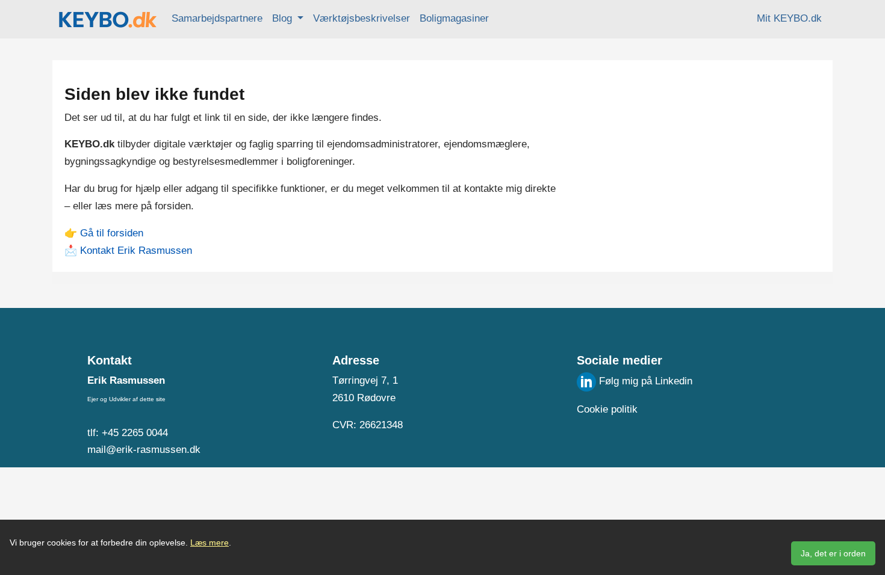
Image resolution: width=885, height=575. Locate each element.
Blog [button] (283, 18)
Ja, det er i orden (833, 553)
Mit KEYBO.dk (789, 18)
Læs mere (209, 542)
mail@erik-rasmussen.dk (143, 449)
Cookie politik (607, 409)
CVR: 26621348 (367, 425)
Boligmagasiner (454, 18)
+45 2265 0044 (135, 432)
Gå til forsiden (111, 233)
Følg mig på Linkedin (644, 381)
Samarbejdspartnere (217, 18)
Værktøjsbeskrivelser (361, 18)
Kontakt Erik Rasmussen (136, 250)
